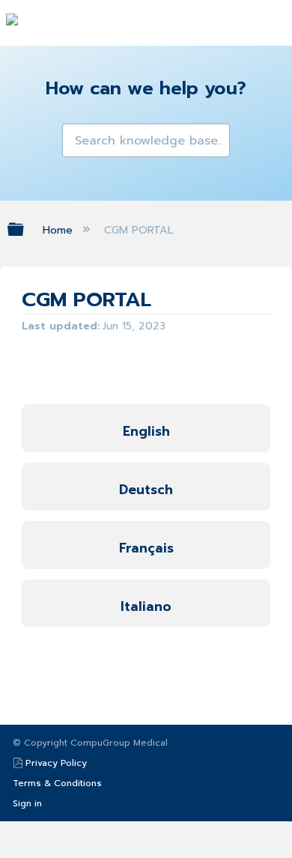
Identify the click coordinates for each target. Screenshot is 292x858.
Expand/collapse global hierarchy (25, 229)
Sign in (27, 803)
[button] (75, 136)
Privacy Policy (56, 763)
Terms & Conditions (57, 783)
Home (59, 230)
